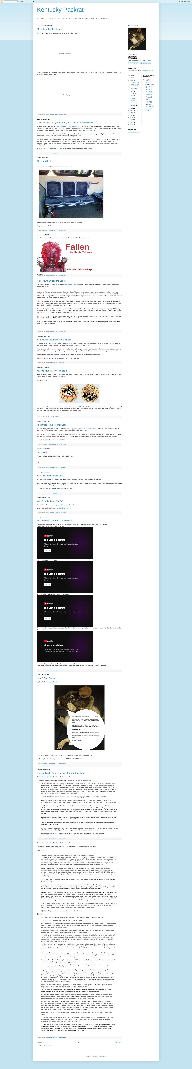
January (133, 105)
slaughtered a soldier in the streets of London (83, 429)
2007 (131, 120)
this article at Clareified (45, 777)
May (132, 96)
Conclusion (149, 104)
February (133, 103)
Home (80, 1042)
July (132, 91)
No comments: (62, 114)
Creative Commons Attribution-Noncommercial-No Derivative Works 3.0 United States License (139, 62)
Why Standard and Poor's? (50, 501)
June (132, 93)
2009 (131, 115)
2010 (131, 113)
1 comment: (61, 362)
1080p (42, 265)
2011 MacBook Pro (74, 126)
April (132, 98)
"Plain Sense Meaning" (149, 81)
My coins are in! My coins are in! (52, 371)
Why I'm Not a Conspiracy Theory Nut (150, 88)
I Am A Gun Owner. (46, 765)
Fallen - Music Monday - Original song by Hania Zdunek (53, 259)
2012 (131, 108)
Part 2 (151, 102)
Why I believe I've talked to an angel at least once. (150, 108)
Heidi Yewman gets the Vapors (51, 281)
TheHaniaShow (43, 261)
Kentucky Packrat (60, 9)
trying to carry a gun (70, 284)
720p (41, 267)
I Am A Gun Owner (46, 678)
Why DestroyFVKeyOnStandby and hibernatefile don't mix (65, 122)
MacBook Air (62, 126)
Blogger (103, 1056)
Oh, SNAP (42, 452)
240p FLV (43, 271)
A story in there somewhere (50, 475)
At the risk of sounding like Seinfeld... (55, 339)
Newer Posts (41, 1042)
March (133, 100)
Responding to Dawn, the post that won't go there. (61, 773)
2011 (131, 110)
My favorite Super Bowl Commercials (55, 520)
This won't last (44, 161)
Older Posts (118, 1042)
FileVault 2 (61, 134)
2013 (131, 80)
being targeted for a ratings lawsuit (63, 505)
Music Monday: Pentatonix (49, 29)
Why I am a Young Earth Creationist (149, 93)
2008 (131, 117)
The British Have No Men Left (51, 425)
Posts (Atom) (47, 1045)
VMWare (89, 130)
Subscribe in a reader (134, 132)
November (134, 82)
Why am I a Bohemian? (149, 97)
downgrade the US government (61, 508)
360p (41, 269)
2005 (131, 124)
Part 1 (147, 102)
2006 (131, 122)
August (133, 89)
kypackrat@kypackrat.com (146, 71)
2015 (131, 78)
